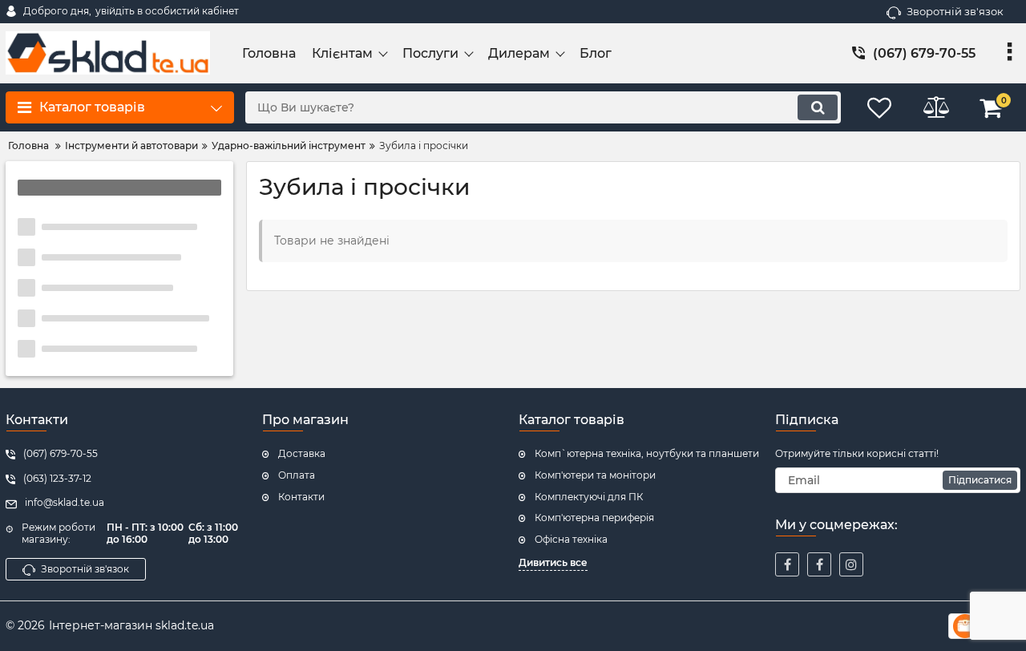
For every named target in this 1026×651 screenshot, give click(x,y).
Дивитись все (553, 562)
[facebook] (787, 564)
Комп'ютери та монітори (595, 475)
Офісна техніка (571, 539)
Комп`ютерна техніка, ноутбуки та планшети (647, 453)
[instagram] (851, 564)
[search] (818, 107)
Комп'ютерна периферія (594, 518)
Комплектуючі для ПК (589, 497)
